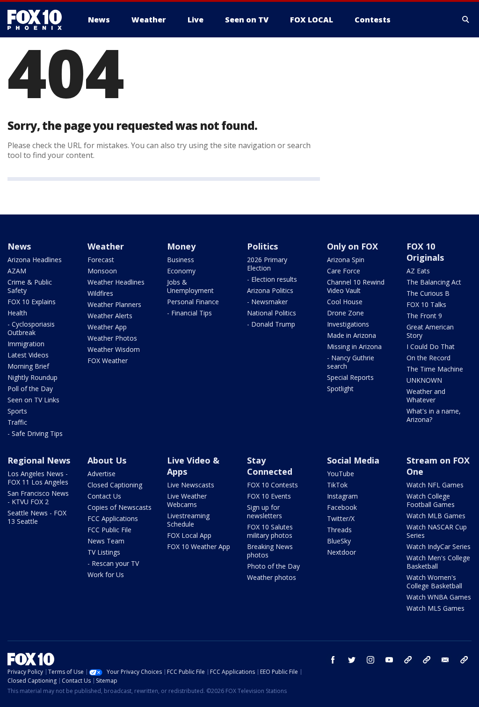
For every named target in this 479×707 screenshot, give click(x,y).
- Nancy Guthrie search (350, 362)
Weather (105, 246)
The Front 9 (424, 315)
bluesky (426, 659)
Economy (181, 270)
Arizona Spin (345, 259)
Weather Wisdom (113, 349)
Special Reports (350, 377)
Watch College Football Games (430, 500)
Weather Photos (112, 338)
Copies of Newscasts (119, 507)
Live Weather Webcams (187, 500)
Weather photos (271, 577)
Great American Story (430, 331)
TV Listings (103, 552)
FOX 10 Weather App (198, 546)
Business (180, 259)
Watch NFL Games (435, 484)
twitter (351, 659)
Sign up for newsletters (264, 511)
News (19, 246)
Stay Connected (269, 466)
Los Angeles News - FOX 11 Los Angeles (37, 477)
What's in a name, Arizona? (433, 415)
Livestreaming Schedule (188, 519)
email (445, 659)
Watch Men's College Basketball (438, 562)
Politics (262, 246)
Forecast (100, 259)
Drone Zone (345, 312)
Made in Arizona (351, 335)
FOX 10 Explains (31, 301)
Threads (339, 529)
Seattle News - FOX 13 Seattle (36, 517)
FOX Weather (107, 360)
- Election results (272, 279)
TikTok (337, 484)
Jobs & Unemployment (190, 286)
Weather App (107, 326)
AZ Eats (418, 270)
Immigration (25, 343)
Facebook (342, 507)
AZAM (16, 270)
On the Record (428, 357)
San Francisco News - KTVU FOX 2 (38, 497)
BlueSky (339, 540)
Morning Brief (28, 366)
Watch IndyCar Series (438, 546)
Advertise (101, 473)
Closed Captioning (114, 484)
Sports (17, 411)
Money (181, 246)
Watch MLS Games (435, 608)
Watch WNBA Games (438, 597)
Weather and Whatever (425, 395)
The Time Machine (434, 368)
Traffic (17, 422)
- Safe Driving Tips (35, 433)
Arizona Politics (270, 290)
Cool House (345, 301)
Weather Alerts (109, 315)
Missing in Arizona (354, 346)
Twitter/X (341, 518)
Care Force (343, 270)
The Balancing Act (433, 282)
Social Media (353, 460)
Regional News (38, 460)
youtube (389, 659)
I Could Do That (430, 346)
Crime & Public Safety (29, 286)
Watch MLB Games (435, 515)
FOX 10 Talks (426, 304)
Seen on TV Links (33, 399)
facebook (333, 659)
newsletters (464, 659)
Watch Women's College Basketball (434, 581)
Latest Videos (28, 354)
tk (407, 659)
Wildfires (100, 293)
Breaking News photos (270, 550)
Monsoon (102, 270)
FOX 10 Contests (272, 484)
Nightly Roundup (32, 377)
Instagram (342, 496)
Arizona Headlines (34, 259)
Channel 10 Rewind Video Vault (356, 286)
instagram (370, 659)
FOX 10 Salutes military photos (270, 531)
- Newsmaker (267, 301)
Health (17, 312)
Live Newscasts (190, 484)
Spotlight (340, 388)
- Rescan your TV (113, 563)
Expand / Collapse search (466, 19)
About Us (106, 460)
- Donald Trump (271, 324)
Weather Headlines (116, 282)
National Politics (271, 312)
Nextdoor (341, 552)
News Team (105, 540)
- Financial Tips (189, 312)
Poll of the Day (30, 388)
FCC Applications (112, 518)
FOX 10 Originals (425, 252)
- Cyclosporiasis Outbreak (31, 328)
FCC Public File (109, 529)
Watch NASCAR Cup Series (436, 531)
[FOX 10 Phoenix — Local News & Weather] (38, 19)
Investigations (348, 324)
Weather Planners (114, 304)
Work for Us (105, 574)
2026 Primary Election (267, 263)
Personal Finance (193, 301)
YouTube (340, 473)
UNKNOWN (424, 380)
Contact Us (104, 496)
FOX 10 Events (269, 496)
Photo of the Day (273, 566)
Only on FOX (352, 246)
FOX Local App (189, 535)
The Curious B (428, 293)
